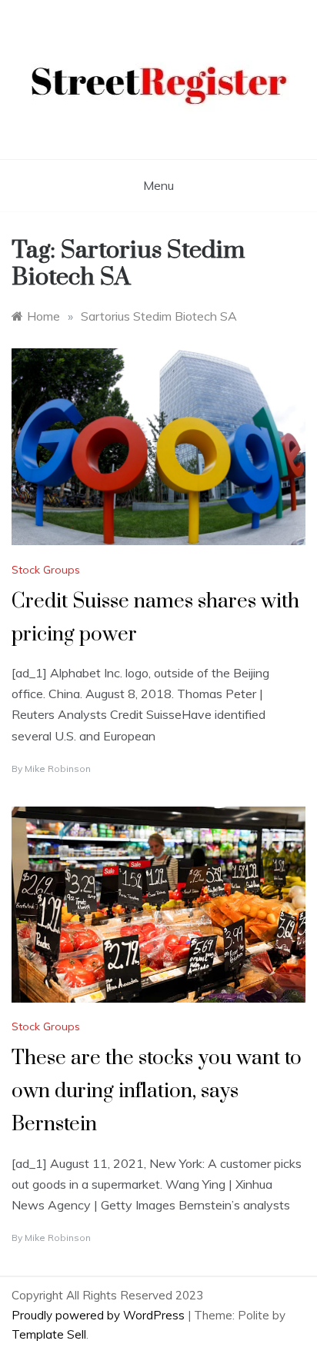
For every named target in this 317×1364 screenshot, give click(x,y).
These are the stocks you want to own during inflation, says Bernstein (157, 1091)
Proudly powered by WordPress (100, 1315)
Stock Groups (46, 570)
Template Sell (49, 1334)
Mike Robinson (58, 768)
